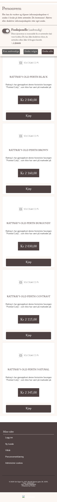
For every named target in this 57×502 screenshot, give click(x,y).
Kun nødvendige (11, 51)
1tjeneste (16, 43)
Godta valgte (30, 51)
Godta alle (47, 51)
